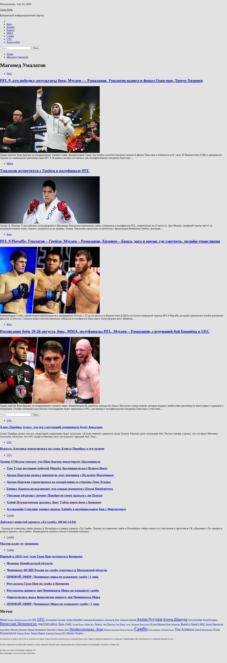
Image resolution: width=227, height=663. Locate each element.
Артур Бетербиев (195, 620)
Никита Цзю (63, 629)
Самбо (10, 36)
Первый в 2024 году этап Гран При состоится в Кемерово (41, 556)
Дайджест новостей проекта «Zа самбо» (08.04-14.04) (38, 522)
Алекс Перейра (74, 619)
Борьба (10, 27)
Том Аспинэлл (184, 629)
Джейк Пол (89, 624)
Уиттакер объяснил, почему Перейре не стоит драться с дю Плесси (54, 495)
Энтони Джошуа (74, 633)
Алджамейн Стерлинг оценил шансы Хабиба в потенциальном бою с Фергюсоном (66, 509)
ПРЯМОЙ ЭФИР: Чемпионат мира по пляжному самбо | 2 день (53, 576)
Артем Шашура (175, 619)
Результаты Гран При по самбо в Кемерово (38, 583)
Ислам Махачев (158, 624)
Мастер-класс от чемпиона (19, 543)
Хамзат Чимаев (38, 633)
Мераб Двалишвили (37, 629)
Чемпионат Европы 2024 (56, 633)
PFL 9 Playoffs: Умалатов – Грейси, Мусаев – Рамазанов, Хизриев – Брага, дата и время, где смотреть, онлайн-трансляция (110, 241)
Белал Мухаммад (210, 620)
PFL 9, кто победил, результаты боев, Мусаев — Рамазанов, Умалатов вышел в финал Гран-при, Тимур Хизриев (101, 80)
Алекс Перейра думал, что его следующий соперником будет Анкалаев (51, 427)
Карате (10, 30)
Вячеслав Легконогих (18, 624)
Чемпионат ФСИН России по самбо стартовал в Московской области (57, 570)
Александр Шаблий (128, 620)
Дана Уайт (65, 624)
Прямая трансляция (111, 630)
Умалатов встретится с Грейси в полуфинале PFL (45, 170)
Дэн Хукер (120, 624)
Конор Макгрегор (214, 624)
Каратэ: (186, 624)
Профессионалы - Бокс (86, 629)
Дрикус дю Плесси (104, 624)
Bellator (3, 619)
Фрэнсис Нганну (23, 633)
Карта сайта (13, 42)
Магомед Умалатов (19, 629)
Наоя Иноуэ (52, 629)
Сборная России (167, 630)
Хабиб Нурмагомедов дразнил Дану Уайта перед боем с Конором (54, 502)
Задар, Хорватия (132, 624)
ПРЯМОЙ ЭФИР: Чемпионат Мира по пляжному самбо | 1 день (53, 604)
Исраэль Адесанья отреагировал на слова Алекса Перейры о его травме (52, 448)
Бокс (9, 24)
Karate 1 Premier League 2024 (20, 620)
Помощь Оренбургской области (30, 563)
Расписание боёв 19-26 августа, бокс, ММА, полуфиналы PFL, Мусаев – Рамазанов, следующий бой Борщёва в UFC (104, 331)
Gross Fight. (6, 9)
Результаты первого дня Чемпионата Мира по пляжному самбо (53, 590)
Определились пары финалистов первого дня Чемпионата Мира (53, 597)
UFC (9, 39)
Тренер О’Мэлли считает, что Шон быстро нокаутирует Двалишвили (50, 461)
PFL (34, 619)
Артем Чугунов (149, 619)
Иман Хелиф (145, 624)
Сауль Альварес (154, 630)
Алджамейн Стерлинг (55, 620)
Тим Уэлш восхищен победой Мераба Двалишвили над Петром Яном (57, 468)
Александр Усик (111, 620)
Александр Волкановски (93, 620)
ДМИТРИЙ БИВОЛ (47, 624)
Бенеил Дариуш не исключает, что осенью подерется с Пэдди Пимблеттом (60, 488)
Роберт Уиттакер (127, 630)
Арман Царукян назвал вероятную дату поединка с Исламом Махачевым (60, 475)
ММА (10, 33)
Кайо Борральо (173, 624)
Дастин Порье (78, 624)
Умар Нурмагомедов (203, 629)
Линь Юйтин (5, 630)
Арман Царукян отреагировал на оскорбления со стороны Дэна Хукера (59, 482)
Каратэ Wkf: (198, 624)
